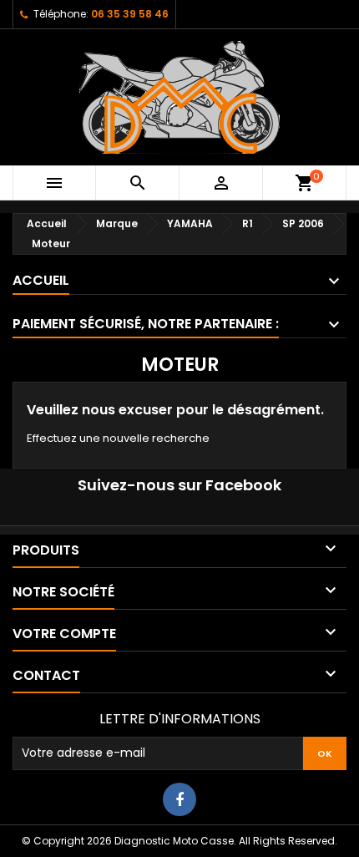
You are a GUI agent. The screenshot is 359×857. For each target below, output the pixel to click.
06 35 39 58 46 (130, 14)
